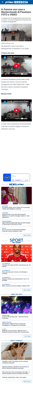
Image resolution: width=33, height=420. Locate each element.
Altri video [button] (27, 336)
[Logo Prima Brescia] (16, 2)
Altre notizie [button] (27, 235)
